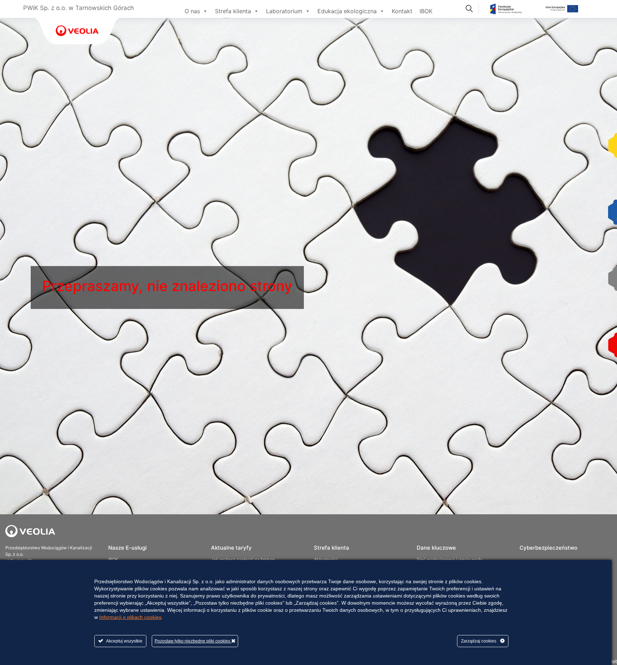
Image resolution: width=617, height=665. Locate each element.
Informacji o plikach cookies (130, 617)
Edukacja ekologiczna (347, 11)
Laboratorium (284, 11)
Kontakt (402, 11)
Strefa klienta (233, 11)
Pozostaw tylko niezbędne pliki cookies (193, 641)
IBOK (426, 11)
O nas (192, 11)
